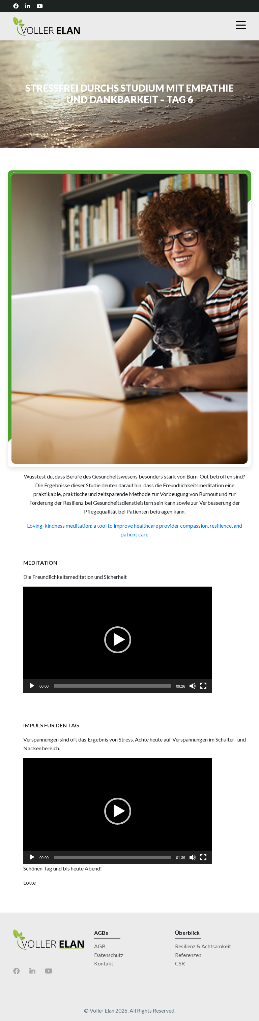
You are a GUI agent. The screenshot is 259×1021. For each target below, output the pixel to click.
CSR (180, 963)
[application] (117, 640)
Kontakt (103, 963)
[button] (117, 639)
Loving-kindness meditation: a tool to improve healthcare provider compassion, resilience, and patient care (134, 529)
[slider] (112, 686)
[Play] (32, 686)
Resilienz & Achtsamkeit (203, 946)
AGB (100, 946)
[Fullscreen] (203, 686)
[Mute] (192, 686)
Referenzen (188, 955)
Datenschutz (108, 955)
